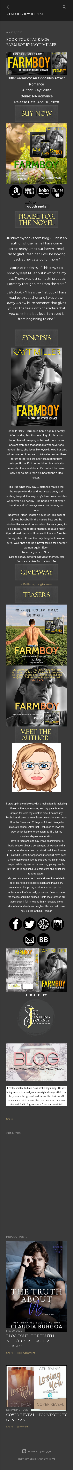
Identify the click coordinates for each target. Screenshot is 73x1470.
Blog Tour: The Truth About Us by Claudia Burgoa (30, 1340)
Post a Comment (25, 1352)
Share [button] (9, 1118)
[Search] (64, 6)
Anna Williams (47, 1458)
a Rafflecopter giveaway (36, 584)
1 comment (22, 1426)
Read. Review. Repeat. (25, 14)
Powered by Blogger (39, 1451)
